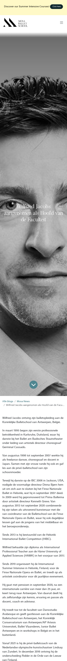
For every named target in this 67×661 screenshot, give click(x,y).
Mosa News (23, 401)
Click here (57, 7)
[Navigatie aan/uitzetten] (61, 22)
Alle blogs (7, 401)
